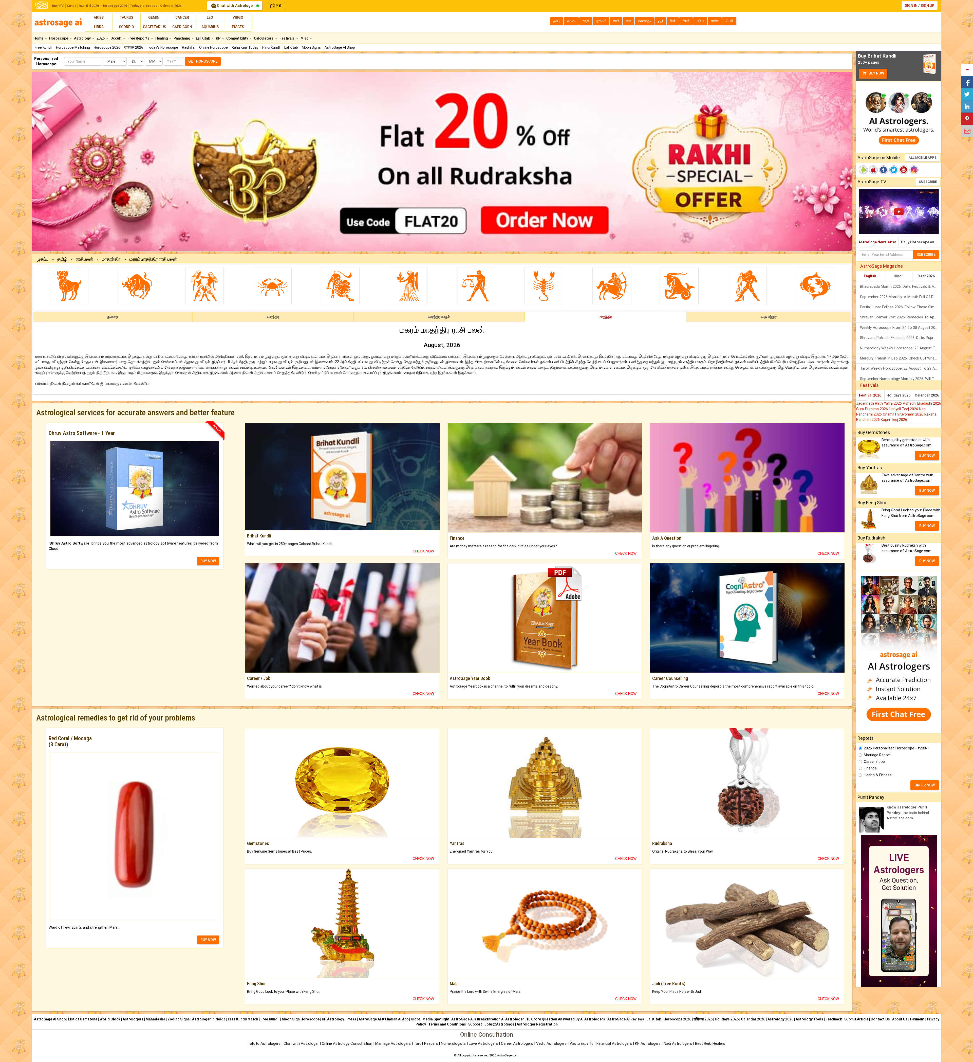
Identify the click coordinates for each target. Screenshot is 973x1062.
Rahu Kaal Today (245, 47)
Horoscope (59, 38)
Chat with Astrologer (235, 5)
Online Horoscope (213, 47)
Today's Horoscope (162, 47)
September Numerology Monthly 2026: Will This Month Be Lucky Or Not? (900, 378)
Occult (116, 38)
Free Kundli (43, 47)
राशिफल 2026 (133, 47)
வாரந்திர (273, 317)
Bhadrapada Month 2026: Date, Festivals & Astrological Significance (900, 286)
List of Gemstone (82, 1019)
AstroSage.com (507, 1055)
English (870, 276)
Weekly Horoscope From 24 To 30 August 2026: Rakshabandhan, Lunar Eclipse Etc (900, 327)
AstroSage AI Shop (340, 47)
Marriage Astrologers (393, 1043)
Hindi (898, 276)
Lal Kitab (291, 47)
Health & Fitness (878, 775)
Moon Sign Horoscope (301, 1019)
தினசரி (112, 317)
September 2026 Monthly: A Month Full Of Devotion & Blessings (900, 297)
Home (38, 38)
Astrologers (133, 1019)
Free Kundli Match (243, 1019)
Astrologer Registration (537, 1024)
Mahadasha (155, 1019)
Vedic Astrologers (551, 1043)
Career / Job (874, 761)
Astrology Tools (809, 1019)
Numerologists (454, 1043)
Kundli (71, 6)
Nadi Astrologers (678, 1043)
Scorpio (126, 27)
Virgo (238, 17)
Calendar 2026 (170, 6)
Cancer (182, 17)
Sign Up (927, 6)
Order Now (924, 785)
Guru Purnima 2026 (872, 409)
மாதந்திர (605, 317)
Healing (162, 38)
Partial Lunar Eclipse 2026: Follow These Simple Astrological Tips (900, 307)
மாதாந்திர (111, 259)
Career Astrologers (517, 1043)
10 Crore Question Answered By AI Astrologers (565, 1019)
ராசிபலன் (84, 259)
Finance (870, 768)
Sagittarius (154, 27)
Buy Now (876, 73)
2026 (101, 38)
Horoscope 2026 (114, 6)
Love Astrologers (483, 1043)
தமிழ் (62, 259)
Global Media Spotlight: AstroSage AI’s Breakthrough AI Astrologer (467, 1019)
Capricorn (182, 27)
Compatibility (237, 38)
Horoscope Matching (73, 47)
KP (218, 38)
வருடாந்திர (769, 317)
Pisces (238, 27)
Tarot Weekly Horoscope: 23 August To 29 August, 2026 (900, 368)
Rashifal (58, 6)
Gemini (154, 17)
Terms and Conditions (447, 1024)
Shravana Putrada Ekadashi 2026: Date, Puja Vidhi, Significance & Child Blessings (900, 337)
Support (475, 1024)
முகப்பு (42, 259)
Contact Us (880, 1019)
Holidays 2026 (898, 395)
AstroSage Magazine (881, 266)
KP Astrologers (648, 1043)
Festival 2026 (870, 395)
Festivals (287, 38)
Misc (305, 38)
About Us (900, 1019)
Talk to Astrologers (264, 1043)
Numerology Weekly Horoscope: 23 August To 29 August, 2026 (900, 348)
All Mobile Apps (923, 157)
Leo (210, 17)
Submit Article (856, 1019)
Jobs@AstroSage (499, 1024)
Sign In (911, 6)
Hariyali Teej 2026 (904, 409)
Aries (99, 17)
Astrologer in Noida (209, 1019)
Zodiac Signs (178, 1019)
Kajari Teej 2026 (894, 419)
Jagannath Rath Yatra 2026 (879, 403)
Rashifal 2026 (89, 6)
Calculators (264, 38)
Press (351, 1019)
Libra (99, 27)
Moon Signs (311, 47)
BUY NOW (208, 561)
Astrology (82, 38)
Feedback (834, 1019)
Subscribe (928, 182)
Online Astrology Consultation (347, 1043)
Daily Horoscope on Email (921, 242)
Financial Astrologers (614, 1043)
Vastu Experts (581, 1043)
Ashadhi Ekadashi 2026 (922, 403)
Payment (917, 1019)
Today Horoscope (143, 6)
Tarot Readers (426, 1043)
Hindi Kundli (271, 47)
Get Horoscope (202, 61)
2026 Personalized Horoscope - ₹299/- (896, 748)
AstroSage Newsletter (877, 242)
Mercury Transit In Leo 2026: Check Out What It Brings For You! (900, 358)
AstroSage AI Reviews (625, 1019)
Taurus (126, 17)
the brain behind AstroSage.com (908, 812)
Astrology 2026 (780, 1019)
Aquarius (210, 27)
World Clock (110, 1019)
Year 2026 (926, 276)
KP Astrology (333, 1019)
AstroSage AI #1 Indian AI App (383, 1019)
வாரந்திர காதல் (439, 317)
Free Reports (138, 38)
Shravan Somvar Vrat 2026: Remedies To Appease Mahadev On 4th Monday (900, 317)
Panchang (182, 38)
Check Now (423, 551)
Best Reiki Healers (710, 1043)
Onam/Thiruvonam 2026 (903, 414)
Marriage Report (877, 755)
